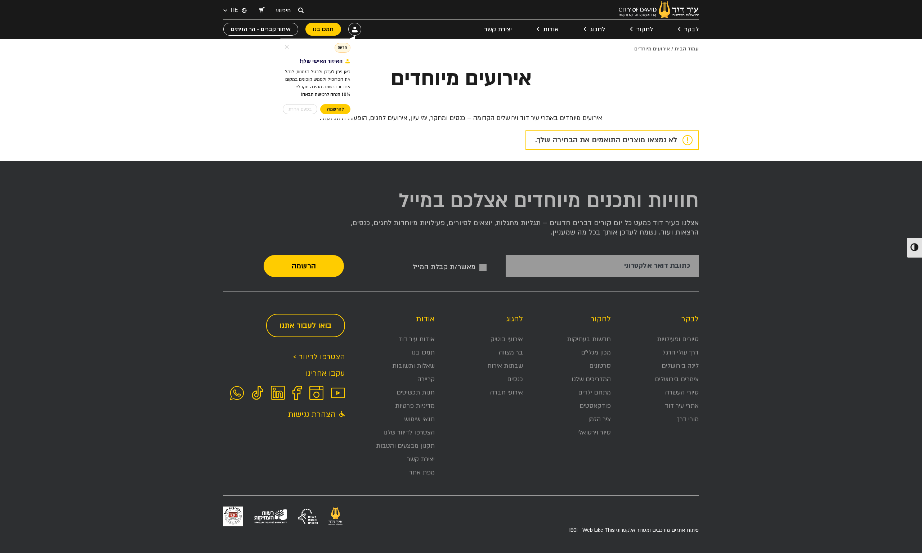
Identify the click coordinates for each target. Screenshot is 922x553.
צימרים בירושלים (677, 379)
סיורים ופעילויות (678, 339)
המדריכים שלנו (591, 379)
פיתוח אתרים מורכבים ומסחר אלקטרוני (634, 530)
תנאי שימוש (419, 419)
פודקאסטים (595, 406)
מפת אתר (422, 472)
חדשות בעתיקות (589, 339)
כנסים (515, 379)
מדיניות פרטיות (415, 406)
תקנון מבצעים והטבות (405, 446)
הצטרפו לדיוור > (319, 357)
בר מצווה (511, 352)
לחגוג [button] (597, 29)
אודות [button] (551, 29)
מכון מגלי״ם (596, 352)
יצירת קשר (498, 29)
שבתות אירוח (505, 366)
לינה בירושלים (680, 366)
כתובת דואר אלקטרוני (657, 266)
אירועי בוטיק (507, 339)
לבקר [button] (691, 29)
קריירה (426, 379)
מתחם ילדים (594, 392)
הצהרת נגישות (312, 414)
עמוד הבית (687, 48)
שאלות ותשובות (413, 366)
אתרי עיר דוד (682, 406)
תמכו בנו (423, 352)
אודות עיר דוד (416, 339)
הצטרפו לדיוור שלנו (409, 432)
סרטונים (600, 366)
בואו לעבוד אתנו (305, 325)
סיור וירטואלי (594, 432)
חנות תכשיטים (416, 392)
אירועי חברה (506, 392)
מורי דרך (688, 419)
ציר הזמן (599, 419)
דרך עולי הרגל (680, 352)
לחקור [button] (644, 29)
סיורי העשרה (682, 392)
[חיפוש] (301, 10)
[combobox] (285, 10)
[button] (261, 10)
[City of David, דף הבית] (659, 9)
